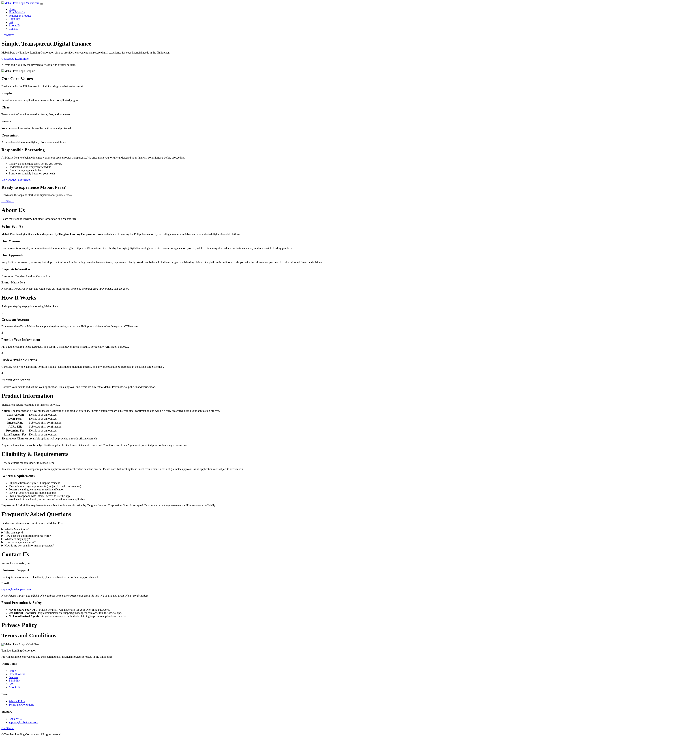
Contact (13, 28)
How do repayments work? (20, 542)
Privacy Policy (17, 701)
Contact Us (15, 718)
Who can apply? (14, 532)
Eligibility (14, 18)
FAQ (11, 22)
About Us (14, 25)
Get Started (7, 34)
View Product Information (16, 179)
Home (12, 9)
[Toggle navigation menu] (41, 4)
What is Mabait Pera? (17, 529)
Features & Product (20, 15)
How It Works (17, 12)
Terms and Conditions (21, 704)
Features (13, 677)
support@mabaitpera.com (16, 589)
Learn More (22, 58)
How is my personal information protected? (29, 545)
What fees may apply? (17, 539)
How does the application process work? (28, 535)
